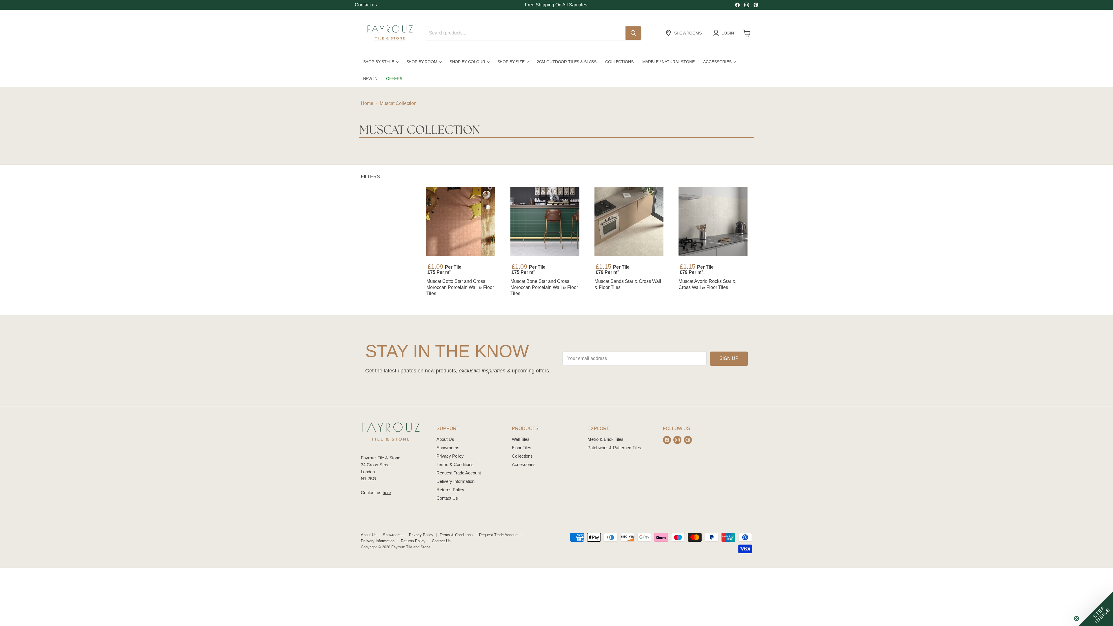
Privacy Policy (450, 456)
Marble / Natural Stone (668, 61)
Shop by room (422, 61)
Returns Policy (450, 489)
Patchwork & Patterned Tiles (614, 447)
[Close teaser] (1076, 618)
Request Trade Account (459, 472)
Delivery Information (455, 481)
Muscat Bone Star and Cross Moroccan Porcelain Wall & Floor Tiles (544, 287)
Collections (619, 61)
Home (367, 103)
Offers (394, 78)
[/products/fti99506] (628, 221)
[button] (1095, 608)
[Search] (633, 33)
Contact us (366, 4)
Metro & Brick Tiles (605, 439)
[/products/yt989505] (544, 221)
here (387, 492)
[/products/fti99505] (713, 221)
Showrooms (448, 447)
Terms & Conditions (455, 464)
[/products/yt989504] (460, 221)
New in (370, 78)
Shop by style (379, 61)
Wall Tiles (521, 439)
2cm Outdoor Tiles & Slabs (566, 61)
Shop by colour (468, 61)
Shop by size (511, 61)
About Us (445, 439)
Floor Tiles (521, 447)
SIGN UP (729, 358)
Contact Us (447, 498)
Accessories (717, 61)
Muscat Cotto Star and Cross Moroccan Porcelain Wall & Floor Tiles (460, 287)
